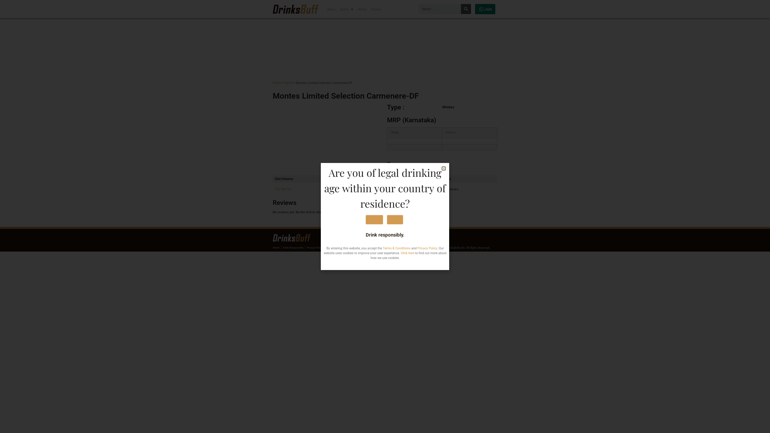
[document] (385, 216)
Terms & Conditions (396, 248)
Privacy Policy (427, 248)
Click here (407, 253)
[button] (443, 168)
